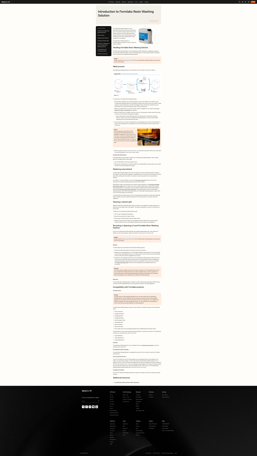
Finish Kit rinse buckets (147, 345)
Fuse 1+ (111, 408)
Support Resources (153, 423)
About (137, 423)
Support (141, 2)
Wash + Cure (125, 394)
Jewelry (111, 441)
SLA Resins (138, 394)
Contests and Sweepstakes (167, 453)
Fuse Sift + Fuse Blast (127, 399)
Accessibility (151, 428)
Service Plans (165, 394)
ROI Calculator (126, 432)
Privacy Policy (148, 453)
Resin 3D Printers (113, 410)
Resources (125, 428)
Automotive (112, 428)
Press (137, 428)
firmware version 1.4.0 (141, 180)
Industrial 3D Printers (114, 412)
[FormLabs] (6, 1)
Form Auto (112, 403)
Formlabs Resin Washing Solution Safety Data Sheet (127, 382)
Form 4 (111, 394)
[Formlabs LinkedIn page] (96, 406)
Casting (137, 408)
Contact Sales (165, 426)
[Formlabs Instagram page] (90, 406)
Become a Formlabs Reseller (168, 430)
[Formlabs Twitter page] (86, 406)
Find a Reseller (165, 428)
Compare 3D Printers (114, 415)
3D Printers (111, 2)
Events (124, 430)
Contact (146, 2)
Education (112, 437)
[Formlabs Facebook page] (83, 406)
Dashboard (151, 397)
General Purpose (139, 399)
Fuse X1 (111, 406)
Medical (137, 406)
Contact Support (152, 426)
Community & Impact (140, 432)
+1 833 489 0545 (165, 423)
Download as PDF (154, 21)
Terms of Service (156, 453)
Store (253, 1)
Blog (124, 426)
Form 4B (111, 397)
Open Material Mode (140, 410)
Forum (124, 435)
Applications (130, 2)
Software (124, 2)
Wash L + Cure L (126, 397)
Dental (137, 403)
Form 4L (111, 399)
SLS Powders (138, 397)
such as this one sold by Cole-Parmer (128, 189)
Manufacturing (113, 426)
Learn (136, 2)
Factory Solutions (165, 397)
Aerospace (112, 430)
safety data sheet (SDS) (129, 60)
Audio (111, 444)
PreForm (150, 394)
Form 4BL (112, 401)
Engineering (138, 401)
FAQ (176, 453)
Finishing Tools (126, 401)
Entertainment (113, 439)
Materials (118, 2)
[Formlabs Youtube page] (93, 406)
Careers (137, 426)
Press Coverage (139, 430)
